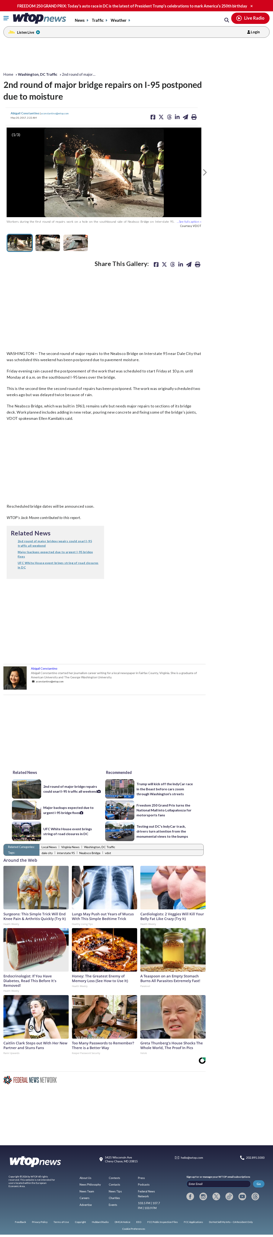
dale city (47, 853)
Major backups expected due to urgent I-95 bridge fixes (68, 809)
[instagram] (203, 1196)
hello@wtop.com (192, 1158)
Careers (84, 1198)
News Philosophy (90, 1184)
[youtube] (242, 1196)
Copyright (80, 1222)
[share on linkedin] (180, 264)
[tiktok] (229, 1196)
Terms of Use (61, 1222)
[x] (216, 1196)
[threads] (255, 1196)
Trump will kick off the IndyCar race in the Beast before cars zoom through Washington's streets (164, 789)
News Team (87, 1191)
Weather (118, 20)
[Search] (226, 20)
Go (259, 1184)
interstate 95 (66, 853)
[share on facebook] (156, 264)
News (80, 20)
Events (113, 1204)
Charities (114, 1198)
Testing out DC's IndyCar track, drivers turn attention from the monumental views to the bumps (162, 831)
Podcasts (144, 1184)
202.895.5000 (255, 1158)
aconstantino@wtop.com (55, 113)
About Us (85, 1178)
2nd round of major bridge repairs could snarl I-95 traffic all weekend (70, 788)
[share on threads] (172, 264)
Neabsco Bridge (89, 853)
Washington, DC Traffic (99, 847)
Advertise (86, 1204)
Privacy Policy (40, 1222)
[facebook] (190, 1196)
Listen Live (25, 32)
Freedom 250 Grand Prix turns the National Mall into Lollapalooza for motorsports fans (164, 810)
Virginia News (70, 847)
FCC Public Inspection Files (162, 1222)
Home (8, 74)
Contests (114, 1178)
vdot (108, 853)
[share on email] (189, 264)
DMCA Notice (122, 1222)
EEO (138, 1222)
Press (141, 1178)
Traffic (98, 20)
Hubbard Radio (100, 1222)
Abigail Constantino (25, 113)
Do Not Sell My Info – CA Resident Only (231, 1222)
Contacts (114, 1184)
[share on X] (164, 264)
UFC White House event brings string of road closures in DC (67, 831)
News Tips (115, 1191)
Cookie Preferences (133, 1228)
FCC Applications (193, 1222)
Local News (49, 847)
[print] (197, 264)
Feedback (20, 1222)
